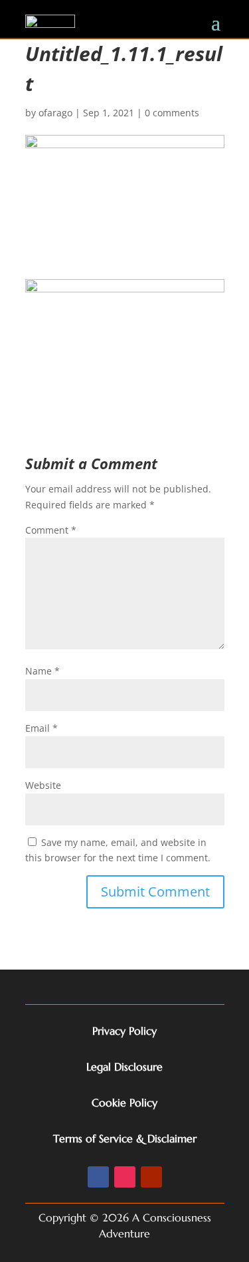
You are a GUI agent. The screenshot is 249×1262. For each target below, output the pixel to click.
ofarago (55, 112)
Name (42, 671)
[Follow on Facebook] (98, 1177)
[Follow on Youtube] (151, 1177)
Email (41, 728)
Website (43, 785)
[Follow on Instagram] (124, 1177)
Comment (50, 530)
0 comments (172, 112)
